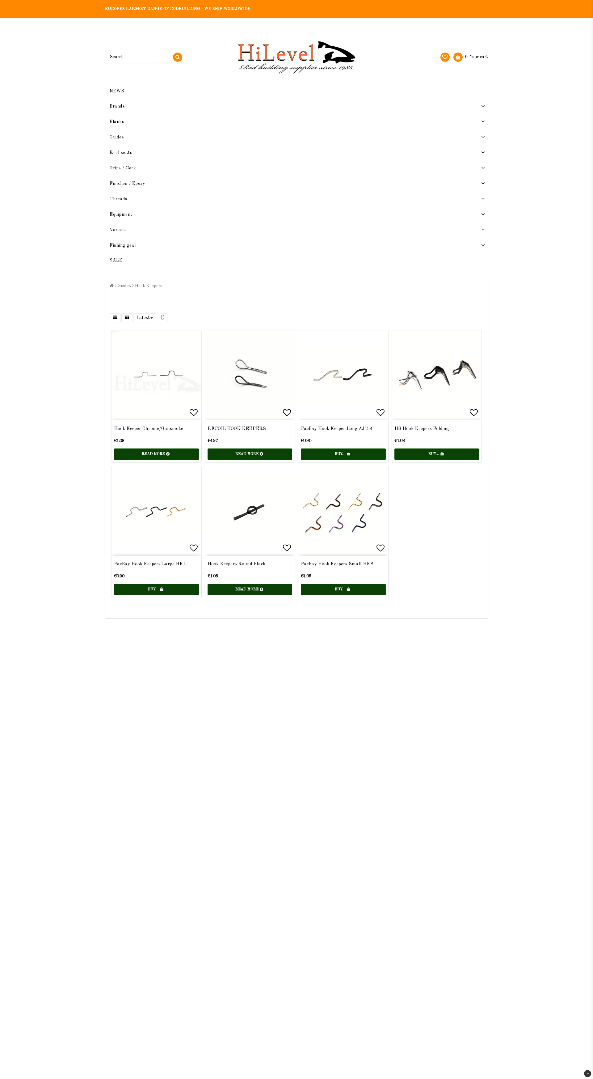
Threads (119, 199)
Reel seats (121, 153)
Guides (117, 137)
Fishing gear (123, 245)
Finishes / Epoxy (127, 183)
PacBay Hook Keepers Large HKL (150, 564)
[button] (445, 57)
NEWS (117, 91)
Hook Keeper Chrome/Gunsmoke (148, 429)
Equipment (121, 214)
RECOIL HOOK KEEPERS (237, 429)
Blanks (117, 122)
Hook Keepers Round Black (236, 564)
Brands (117, 106)
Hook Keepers (148, 286)
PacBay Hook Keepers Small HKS (337, 564)
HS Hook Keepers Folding (421, 429)
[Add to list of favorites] (156, 375)
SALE (116, 260)
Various (118, 230)
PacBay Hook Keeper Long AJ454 (337, 429)
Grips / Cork (123, 168)
